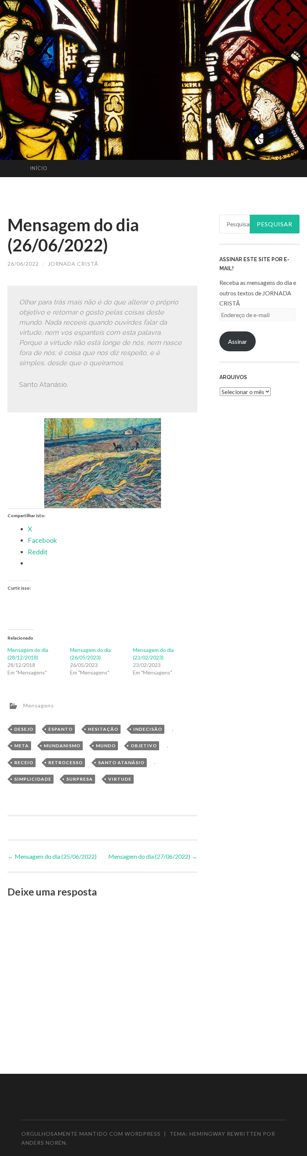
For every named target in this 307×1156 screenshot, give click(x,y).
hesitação (103, 729)
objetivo (144, 745)
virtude (119, 779)
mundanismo (62, 745)
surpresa (79, 779)
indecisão (147, 729)
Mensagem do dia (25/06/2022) (52, 856)
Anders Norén (43, 1142)
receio (23, 762)
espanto (60, 729)
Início (39, 168)
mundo (106, 745)
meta (21, 745)
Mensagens (38, 705)
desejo (23, 729)
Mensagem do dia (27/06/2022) (152, 856)
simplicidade (32, 779)
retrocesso (65, 762)
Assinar (237, 341)
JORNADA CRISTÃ (73, 263)
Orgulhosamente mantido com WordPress (91, 1133)
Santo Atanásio (121, 762)
